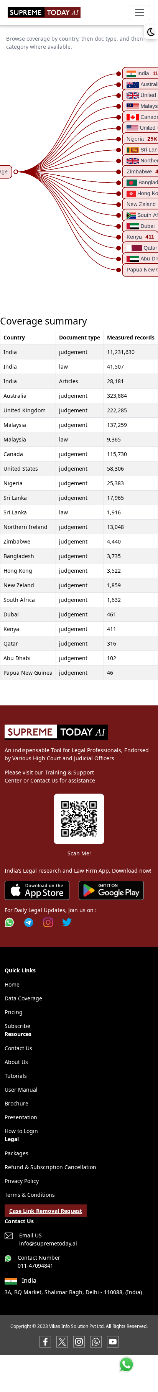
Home (12, 984)
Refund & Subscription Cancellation (50, 1167)
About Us (16, 1062)
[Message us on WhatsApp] (96, 1341)
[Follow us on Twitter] (67, 922)
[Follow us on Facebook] (45, 1341)
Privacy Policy (22, 1180)
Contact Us (18, 1048)
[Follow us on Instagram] (48, 922)
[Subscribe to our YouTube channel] (112, 1341)
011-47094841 (35, 1265)
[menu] (139, 12)
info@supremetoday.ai (48, 1243)
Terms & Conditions (30, 1194)
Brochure (16, 1103)
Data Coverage (23, 998)
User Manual (21, 1089)
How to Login (21, 1131)
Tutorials (16, 1075)
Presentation (21, 1117)
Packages (16, 1153)
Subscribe (17, 1026)
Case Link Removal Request (45, 1210)
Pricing (14, 1012)
